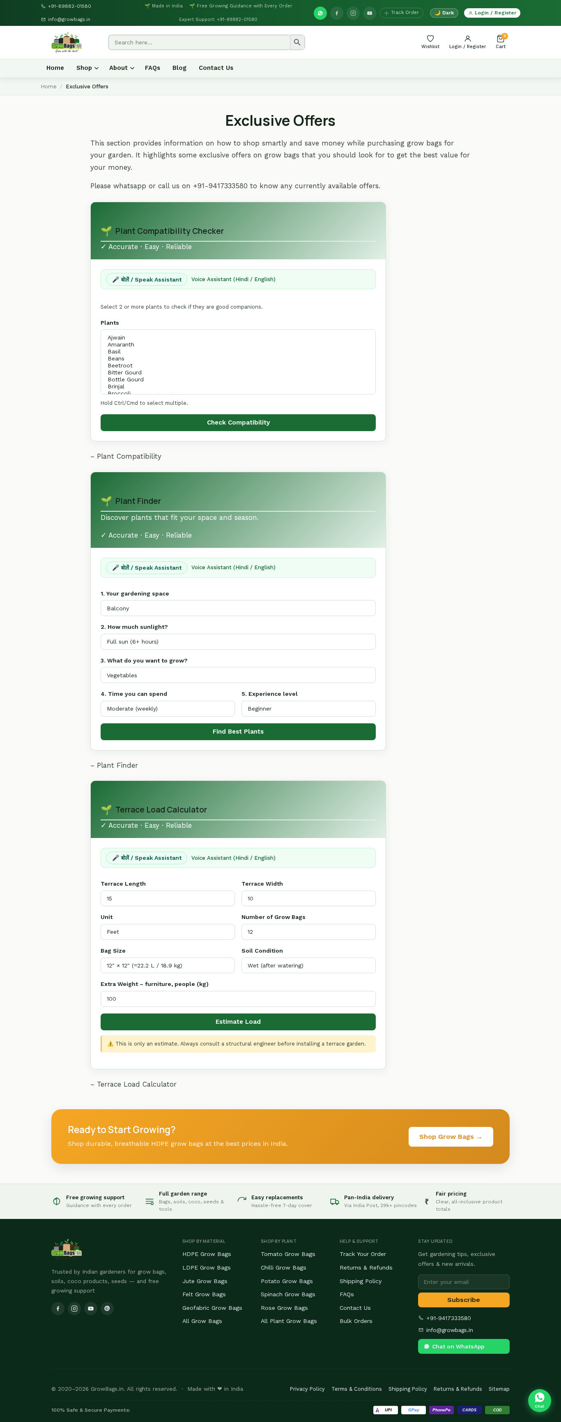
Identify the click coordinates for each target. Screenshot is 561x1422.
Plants (110, 322)
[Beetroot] (234, 365)
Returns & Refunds (366, 1267)
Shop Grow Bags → (451, 1136)
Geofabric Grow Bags (212, 1307)
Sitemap (499, 1389)
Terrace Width (262, 883)
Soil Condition (262, 950)
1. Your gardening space (135, 593)
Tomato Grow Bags (288, 1254)
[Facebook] (336, 13)
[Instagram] (353, 13)
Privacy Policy (307, 1389)
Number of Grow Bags (273, 917)
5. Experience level (269, 693)
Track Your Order (363, 1254)
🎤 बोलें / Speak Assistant (147, 279)
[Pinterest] (107, 1308)
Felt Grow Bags (204, 1294)
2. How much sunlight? (134, 626)
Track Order (405, 12)
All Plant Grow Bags (289, 1321)
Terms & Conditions (356, 1389)
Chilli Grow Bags (283, 1267)
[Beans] (234, 358)
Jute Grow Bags (205, 1281)
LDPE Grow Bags (206, 1267)
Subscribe (463, 1300)
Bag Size (113, 950)
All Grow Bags (202, 1321)
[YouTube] (369, 13)
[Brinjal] (234, 386)
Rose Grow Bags (284, 1307)
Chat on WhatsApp (458, 1346)
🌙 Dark (444, 13)
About (118, 68)
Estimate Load (238, 1021)
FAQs (152, 68)
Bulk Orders (356, 1321)
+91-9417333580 (448, 1318)
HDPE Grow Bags (206, 1254)
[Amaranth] (234, 344)
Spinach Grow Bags (288, 1294)
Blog (179, 68)
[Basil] (234, 351)
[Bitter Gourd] (234, 372)
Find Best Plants (238, 731)
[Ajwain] (234, 337)
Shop (84, 68)
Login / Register (495, 12)
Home (55, 68)
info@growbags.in (69, 19)
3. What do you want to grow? (144, 660)
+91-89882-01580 (69, 6)
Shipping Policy (361, 1281)
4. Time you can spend (134, 693)
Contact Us (216, 68)
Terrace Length (123, 883)
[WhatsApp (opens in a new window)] (320, 13)
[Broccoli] (234, 393)
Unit (107, 917)
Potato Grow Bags (287, 1281)
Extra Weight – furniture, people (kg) (155, 984)
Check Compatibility (238, 422)
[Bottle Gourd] (234, 379)
